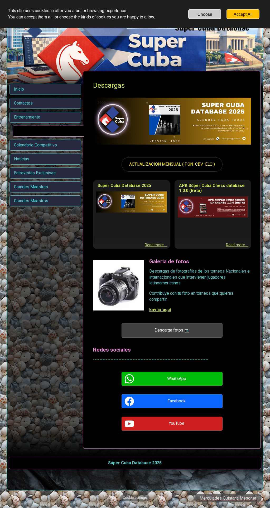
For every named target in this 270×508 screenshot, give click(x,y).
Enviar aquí (160, 309)
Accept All (243, 14)
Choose (204, 14)
